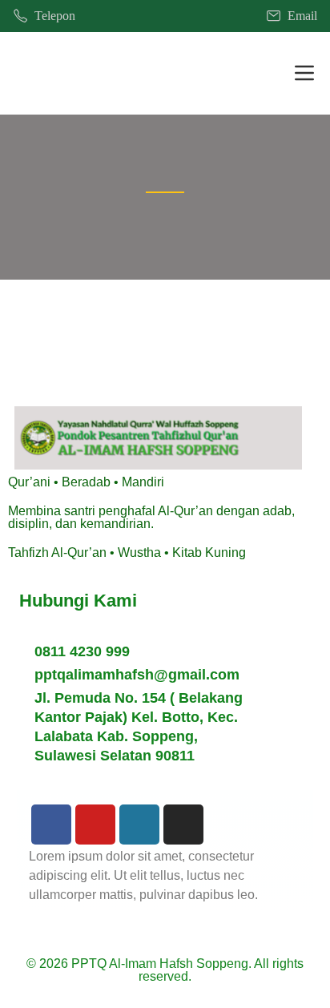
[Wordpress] (139, 824)
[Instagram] (183, 824)
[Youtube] (95, 824)
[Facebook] (51, 824)
